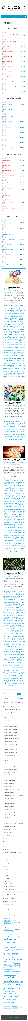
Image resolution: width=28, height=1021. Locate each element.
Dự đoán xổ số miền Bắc (9, 947)
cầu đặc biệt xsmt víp (10, 780)
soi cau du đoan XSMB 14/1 (14, 519)
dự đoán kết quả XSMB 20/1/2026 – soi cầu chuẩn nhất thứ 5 (14, 286)
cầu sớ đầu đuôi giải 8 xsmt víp (12, 789)
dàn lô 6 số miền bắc (7, 104)
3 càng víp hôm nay (19, 591)
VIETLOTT (6, 850)
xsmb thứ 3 (21, 683)
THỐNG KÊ (6, 866)
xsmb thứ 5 (22, 376)
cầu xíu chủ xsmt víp (9, 792)
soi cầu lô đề (19, 1002)
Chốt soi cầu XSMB (17, 482)
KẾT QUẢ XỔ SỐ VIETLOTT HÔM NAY (14, 852)
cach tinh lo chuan (16, 922)
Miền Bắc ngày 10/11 (16, 644)
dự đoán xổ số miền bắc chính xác (16, 506)
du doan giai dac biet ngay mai (13, 602)
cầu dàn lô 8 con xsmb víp (11, 752)
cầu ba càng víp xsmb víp (10, 712)
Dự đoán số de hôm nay (16, 331)
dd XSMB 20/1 (10, 310)
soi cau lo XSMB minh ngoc (17, 530)
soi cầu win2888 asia (20, 434)
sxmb (12, 371)
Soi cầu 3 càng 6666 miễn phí (15, 649)
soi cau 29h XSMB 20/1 (8, 344)
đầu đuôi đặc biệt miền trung (9, 264)
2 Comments (18, 378)
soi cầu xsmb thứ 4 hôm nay (18, 672)
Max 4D (7, 861)
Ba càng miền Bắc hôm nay (10, 593)
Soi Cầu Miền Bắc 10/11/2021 (11, 664)
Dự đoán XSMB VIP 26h (8, 944)
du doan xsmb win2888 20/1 (12, 326)
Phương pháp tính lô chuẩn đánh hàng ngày (12, 971)
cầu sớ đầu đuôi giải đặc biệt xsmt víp (14, 795)
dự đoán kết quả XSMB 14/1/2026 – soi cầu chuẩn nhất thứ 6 (14, 460)
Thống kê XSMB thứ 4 (10, 678)
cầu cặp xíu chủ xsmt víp (10, 777)
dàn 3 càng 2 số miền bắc (8, 138)
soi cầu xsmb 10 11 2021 (14, 669)
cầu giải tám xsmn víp (10, 815)
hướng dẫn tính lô (7, 964)
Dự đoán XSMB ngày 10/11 (16, 631)
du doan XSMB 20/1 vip (9, 319)
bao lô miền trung (6, 254)
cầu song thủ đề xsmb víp (11, 763)
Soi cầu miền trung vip (9, 772)
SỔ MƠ (6, 875)
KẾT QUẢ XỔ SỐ (8, 847)
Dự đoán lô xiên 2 (16, 609)
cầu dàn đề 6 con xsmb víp (11, 729)
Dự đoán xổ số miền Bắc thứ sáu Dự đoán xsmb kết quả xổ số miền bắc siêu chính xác (14, 622)
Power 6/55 (7, 863)
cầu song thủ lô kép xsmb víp (11, 769)
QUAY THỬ (7, 878)
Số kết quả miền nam (10, 889)
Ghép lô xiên (10, 638)
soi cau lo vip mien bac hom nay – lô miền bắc (14, 7)
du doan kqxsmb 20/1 (18, 310)
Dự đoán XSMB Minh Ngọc (14, 514)
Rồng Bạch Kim (12, 428)
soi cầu (7, 479)
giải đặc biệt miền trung (7, 249)
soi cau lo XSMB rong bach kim (13, 358)
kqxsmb (6, 644)
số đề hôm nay (7, 1009)
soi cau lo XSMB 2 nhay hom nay (16, 525)
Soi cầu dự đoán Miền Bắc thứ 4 (16, 654)
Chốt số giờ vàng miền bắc (11, 597)
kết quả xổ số (17, 964)
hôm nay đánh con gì (18, 638)
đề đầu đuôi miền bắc (7, 143)
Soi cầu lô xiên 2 (17, 662)
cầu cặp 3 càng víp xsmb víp (11, 723)
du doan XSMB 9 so (19, 319)
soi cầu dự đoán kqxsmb (9, 991)
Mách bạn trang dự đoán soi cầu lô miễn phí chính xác (14, 403)
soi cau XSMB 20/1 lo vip (14, 363)
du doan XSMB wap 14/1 (14, 498)
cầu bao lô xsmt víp (9, 774)
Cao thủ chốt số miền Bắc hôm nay (15, 307)
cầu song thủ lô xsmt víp (10, 798)
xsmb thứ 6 (15, 550)
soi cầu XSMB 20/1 (17, 360)
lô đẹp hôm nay (21, 424)
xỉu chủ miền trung (6, 223)
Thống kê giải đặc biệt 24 (12, 675)
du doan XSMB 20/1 (18, 315)
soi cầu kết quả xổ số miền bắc (10, 999)
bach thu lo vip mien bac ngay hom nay (10, 920)
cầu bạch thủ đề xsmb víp (11, 715)
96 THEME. (16, 1017)
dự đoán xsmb (13, 339)
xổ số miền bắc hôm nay (9, 1012)
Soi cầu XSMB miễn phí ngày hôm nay (14, 366)
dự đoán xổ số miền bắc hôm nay (15, 336)
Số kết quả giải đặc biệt (14, 648)
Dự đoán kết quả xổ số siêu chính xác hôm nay (11, 936)
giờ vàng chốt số (11, 954)
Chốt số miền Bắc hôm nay (11, 308)
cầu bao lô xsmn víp (9, 806)
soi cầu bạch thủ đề (12, 988)
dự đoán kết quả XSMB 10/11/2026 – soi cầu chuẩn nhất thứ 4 (14, 572)
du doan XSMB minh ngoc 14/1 (10, 496)
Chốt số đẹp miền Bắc (8, 929)
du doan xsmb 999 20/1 (9, 321)
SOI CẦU (6, 869)
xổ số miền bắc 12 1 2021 (15, 374)
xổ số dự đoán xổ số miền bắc (13, 547)
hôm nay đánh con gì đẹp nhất (13, 960)
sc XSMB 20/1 (21, 342)
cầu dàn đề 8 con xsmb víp (11, 732)
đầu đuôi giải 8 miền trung (8, 239)
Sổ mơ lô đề (7, 829)
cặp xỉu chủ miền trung (7, 234)
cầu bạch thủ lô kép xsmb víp (11, 718)
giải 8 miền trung (6, 228)
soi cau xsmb (15, 974)
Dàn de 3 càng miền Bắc (17, 601)
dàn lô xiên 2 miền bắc (7, 109)
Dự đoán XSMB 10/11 (10, 627)
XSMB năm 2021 (15, 1009)
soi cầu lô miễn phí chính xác (11, 431)
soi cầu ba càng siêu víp (13, 981)
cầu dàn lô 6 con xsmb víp (11, 749)
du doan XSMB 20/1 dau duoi (17, 318)
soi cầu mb (7, 1005)
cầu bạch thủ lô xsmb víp (10, 720)
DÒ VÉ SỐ (6, 872)
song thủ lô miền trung (7, 259)
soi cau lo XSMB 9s (10, 353)
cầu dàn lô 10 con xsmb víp (11, 741)
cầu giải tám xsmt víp (10, 783)
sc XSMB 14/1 (16, 516)
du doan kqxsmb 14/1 (14, 483)
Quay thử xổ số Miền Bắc (12, 342)
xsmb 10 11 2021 (17, 682)
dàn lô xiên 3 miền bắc (7, 127)
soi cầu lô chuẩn (9, 1002)
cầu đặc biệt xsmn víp (10, 812)
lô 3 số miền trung (6, 244)
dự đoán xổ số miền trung (18, 623)
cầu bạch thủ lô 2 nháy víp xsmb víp (13, 709)
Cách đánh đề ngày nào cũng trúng (10, 934)
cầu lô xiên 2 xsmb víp (10, 755)
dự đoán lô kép (10, 939)
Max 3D (6, 858)
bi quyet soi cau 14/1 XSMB (17, 479)
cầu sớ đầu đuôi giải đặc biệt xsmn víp (14, 823)
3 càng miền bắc (6, 133)
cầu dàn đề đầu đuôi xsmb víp (12, 738)
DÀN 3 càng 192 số (14, 599)
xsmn (8, 378)
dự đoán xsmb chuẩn (10, 628)
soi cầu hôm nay (11, 996)
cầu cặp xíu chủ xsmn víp (10, 809)
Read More (14, 302)
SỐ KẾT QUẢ (7, 881)
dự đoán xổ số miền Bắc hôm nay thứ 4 (13, 617)
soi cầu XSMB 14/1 (13, 534)
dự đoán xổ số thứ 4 (9, 625)
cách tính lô (17, 929)
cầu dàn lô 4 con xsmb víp (11, 744)
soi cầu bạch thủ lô (12, 984)
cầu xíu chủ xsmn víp (9, 803)
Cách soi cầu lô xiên (13, 594)
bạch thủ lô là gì (7, 922)
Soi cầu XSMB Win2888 (11, 370)
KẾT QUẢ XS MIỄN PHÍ (9, 835)
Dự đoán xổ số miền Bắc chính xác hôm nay (14, 508)
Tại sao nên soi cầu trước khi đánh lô (16, 436)
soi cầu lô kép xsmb (16, 350)
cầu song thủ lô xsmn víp (11, 826)
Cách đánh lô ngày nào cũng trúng (11, 931)
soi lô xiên (14, 1007)
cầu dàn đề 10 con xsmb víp (11, 735)
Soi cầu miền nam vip (9, 801)
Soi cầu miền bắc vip (9, 707)
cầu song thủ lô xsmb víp (11, 766)
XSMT (10, 378)
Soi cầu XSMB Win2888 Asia (18, 543)
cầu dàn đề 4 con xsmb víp (11, 726)
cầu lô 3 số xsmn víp (9, 818)
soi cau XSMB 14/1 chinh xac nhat (16, 535)
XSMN (5, 841)
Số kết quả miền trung (10, 886)
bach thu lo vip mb (7, 918)
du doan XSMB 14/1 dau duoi (13, 492)
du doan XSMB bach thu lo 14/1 (17, 495)
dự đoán (20, 934)
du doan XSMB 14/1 (14, 488)
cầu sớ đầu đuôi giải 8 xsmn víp (12, 820)
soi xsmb (14, 673)
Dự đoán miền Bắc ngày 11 (12, 612)
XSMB (5, 838)
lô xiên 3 (10, 644)
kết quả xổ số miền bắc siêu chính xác (14, 641)
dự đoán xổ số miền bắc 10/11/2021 (16, 614)
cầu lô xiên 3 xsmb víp (10, 758)
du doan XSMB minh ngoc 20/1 (16, 323)
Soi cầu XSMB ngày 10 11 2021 (15, 670)
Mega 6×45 (7, 855)
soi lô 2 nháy (7, 1007)
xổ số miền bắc (19, 678)
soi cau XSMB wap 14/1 (15, 542)
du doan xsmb (16, 604)
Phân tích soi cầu (10, 421)
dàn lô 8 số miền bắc (7, 121)
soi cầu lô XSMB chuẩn (15, 355)
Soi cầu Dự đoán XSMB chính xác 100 (14, 347)
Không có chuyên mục (19, 643)
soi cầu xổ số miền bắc (17, 667)
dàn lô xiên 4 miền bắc (7, 116)
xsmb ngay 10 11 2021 (13, 683)
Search (19, 693)
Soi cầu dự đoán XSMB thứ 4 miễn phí (15, 659)
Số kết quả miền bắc (9, 883)
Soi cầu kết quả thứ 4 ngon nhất (11, 660)
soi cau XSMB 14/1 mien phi (14, 538)
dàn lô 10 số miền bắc (7, 148)
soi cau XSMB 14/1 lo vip (9, 537)
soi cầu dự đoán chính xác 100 (18, 429)
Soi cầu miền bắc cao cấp (10, 747)
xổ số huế (8, 374)
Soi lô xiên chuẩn (8, 673)
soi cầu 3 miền (10, 977)
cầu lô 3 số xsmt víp (9, 786)
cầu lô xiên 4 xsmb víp (10, 761)
